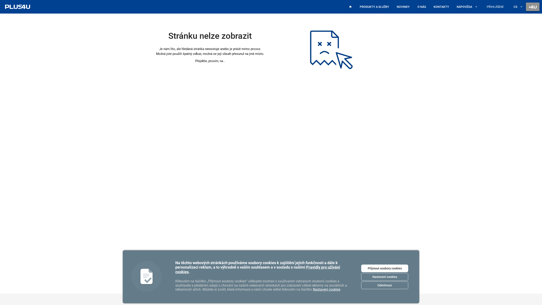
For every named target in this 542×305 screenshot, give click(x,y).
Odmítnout (384, 285)
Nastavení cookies (384, 277)
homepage (224, 61)
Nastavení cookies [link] (326, 289)
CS (515, 6)
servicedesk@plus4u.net (249, 241)
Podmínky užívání (244, 246)
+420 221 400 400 (244, 236)
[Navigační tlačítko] (532, 7)
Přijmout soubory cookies (385, 268)
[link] (17, 7)
